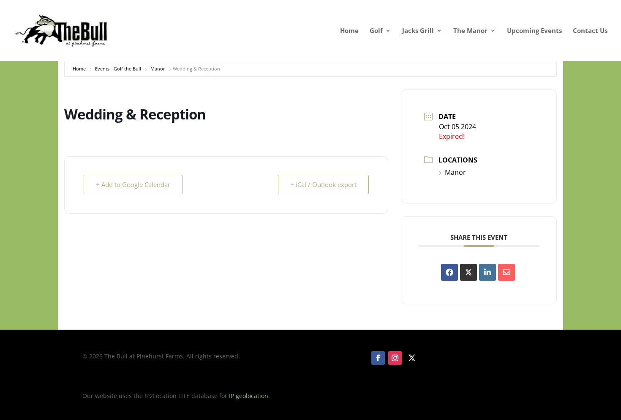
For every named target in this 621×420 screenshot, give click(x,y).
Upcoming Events (534, 31)
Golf (376, 31)
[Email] (506, 272)
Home (349, 31)
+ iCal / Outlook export (323, 184)
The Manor (470, 31)
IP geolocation (248, 396)
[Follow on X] (412, 358)
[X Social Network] (468, 272)
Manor (157, 68)
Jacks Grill (418, 31)
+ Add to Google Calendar (133, 184)
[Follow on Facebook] (378, 358)
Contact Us (590, 31)
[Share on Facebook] (449, 272)
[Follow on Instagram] (395, 358)
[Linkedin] (487, 272)
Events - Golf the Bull (118, 68)
